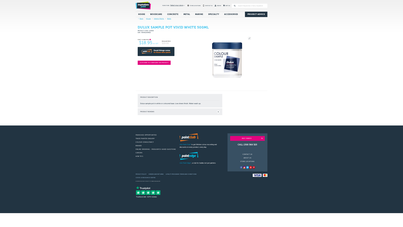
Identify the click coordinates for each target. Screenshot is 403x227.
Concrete (172, 14)
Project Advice (256, 14)
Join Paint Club (185, 144)
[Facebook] (241, 167)
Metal (186, 14)
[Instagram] (244, 167)
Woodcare (156, 14)
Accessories (231, 14)
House (141, 14)
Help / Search (246, 138)
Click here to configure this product (154, 62)
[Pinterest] (253, 167)
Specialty (213, 14)
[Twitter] (247, 167)
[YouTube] (250, 167)
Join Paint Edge (185, 163)
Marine (199, 14)
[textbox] (252, 6)
